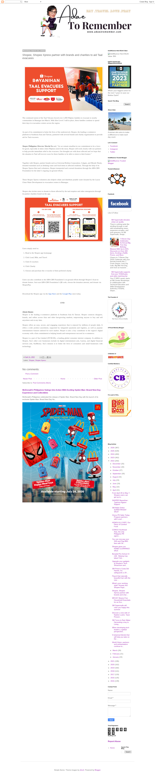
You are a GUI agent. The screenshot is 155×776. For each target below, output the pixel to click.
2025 (113, 451)
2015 (113, 681)
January (116, 657)
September (117, 474)
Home (63, 379)
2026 (113, 448)
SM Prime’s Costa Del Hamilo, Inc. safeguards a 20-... (120, 571)
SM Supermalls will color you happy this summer (120, 607)
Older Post (98, 379)
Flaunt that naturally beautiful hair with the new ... (121, 578)
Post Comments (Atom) (42, 383)
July (114, 480)
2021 (113, 661)
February (116, 654)
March (115, 650)
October (116, 470)
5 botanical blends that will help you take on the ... (120, 637)
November (117, 467)
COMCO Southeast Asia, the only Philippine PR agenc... (119, 533)
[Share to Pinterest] (50, 357)
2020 (113, 664)
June (115, 483)
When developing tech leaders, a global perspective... (120, 630)
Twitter (112, 152)
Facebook (114, 146)
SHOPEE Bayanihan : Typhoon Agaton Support (120, 502)
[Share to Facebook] (47, 357)
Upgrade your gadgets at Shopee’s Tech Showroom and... (120, 563)
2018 (113, 671)
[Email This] (41, 357)
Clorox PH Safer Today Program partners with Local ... (121, 517)
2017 (113, 674)
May (114, 487)
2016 (113, 678)
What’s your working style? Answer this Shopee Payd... (120, 585)
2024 (113, 454)
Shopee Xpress (40, 360)
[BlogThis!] (43, 357)
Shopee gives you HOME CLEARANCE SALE (121, 549)
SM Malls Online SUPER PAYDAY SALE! (119, 510)
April (114, 490)
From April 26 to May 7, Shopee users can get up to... (121, 495)
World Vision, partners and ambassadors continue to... (120, 644)
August (115, 477)
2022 (113, 461)
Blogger (98, 770)
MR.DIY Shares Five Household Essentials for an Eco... (121, 600)
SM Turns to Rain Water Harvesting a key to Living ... (121, 622)
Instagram (114, 149)
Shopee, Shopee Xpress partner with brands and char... (120, 593)
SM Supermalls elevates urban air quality (120, 221)
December (117, 464)
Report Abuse (114, 741)
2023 (113, 457)
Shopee (31, 360)
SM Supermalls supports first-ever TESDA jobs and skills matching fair (120, 274)
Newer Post (27, 379)
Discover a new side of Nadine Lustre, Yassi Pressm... (121, 615)
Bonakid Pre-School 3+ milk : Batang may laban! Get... (121, 556)
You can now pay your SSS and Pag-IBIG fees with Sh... (120, 541)
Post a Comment (31, 374)
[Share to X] (45, 357)
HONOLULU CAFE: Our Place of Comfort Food (121, 524)
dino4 (82, 770)
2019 (113, 668)
